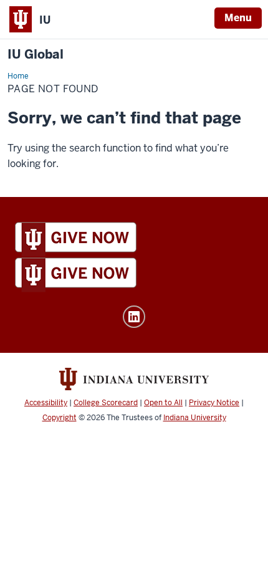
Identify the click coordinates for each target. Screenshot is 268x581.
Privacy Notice (214, 403)
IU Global (35, 54)
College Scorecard (106, 403)
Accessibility (45, 403)
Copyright (59, 418)
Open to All (163, 403)
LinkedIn (134, 316)
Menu (238, 17)
